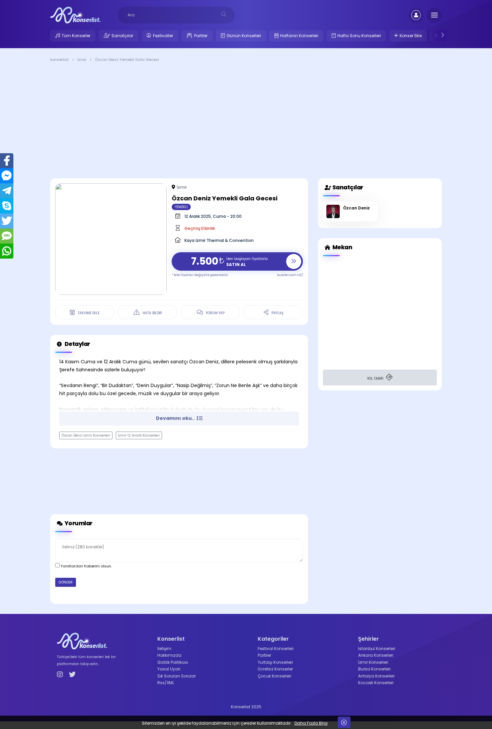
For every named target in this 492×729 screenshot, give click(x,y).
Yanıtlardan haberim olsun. (86, 566)
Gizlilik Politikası (172, 662)
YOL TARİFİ (375, 378)
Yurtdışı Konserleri (275, 662)
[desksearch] (223, 14)
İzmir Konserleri (373, 662)
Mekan (341, 247)
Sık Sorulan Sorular (176, 676)
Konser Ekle (411, 35)
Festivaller (163, 35)
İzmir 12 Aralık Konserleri (139, 435)
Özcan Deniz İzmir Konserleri (86, 435)
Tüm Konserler (76, 35)
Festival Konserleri (276, 648)
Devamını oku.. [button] (175, 418)
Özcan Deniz (356, 208)
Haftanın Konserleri (299, 35)
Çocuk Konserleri (274, 676)
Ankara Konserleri (375, 655)
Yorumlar (78, 523)
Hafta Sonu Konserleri (359, 35)
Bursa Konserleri (374, 669)
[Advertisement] (246, 121)
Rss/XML (165, 683)
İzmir (182, 187)
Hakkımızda (169, 655)
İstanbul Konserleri (376, 648)
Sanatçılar (122, 35)
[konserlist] (75, 14)
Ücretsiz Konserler (275, 669)
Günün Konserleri (244, 35)
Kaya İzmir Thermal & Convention (219, 240)
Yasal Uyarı (168, 669)
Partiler (201, 35)
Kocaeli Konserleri (376, 683)
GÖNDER (66, 582)
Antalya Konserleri (376, 676)
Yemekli (181, 206)
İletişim (164, 648)
